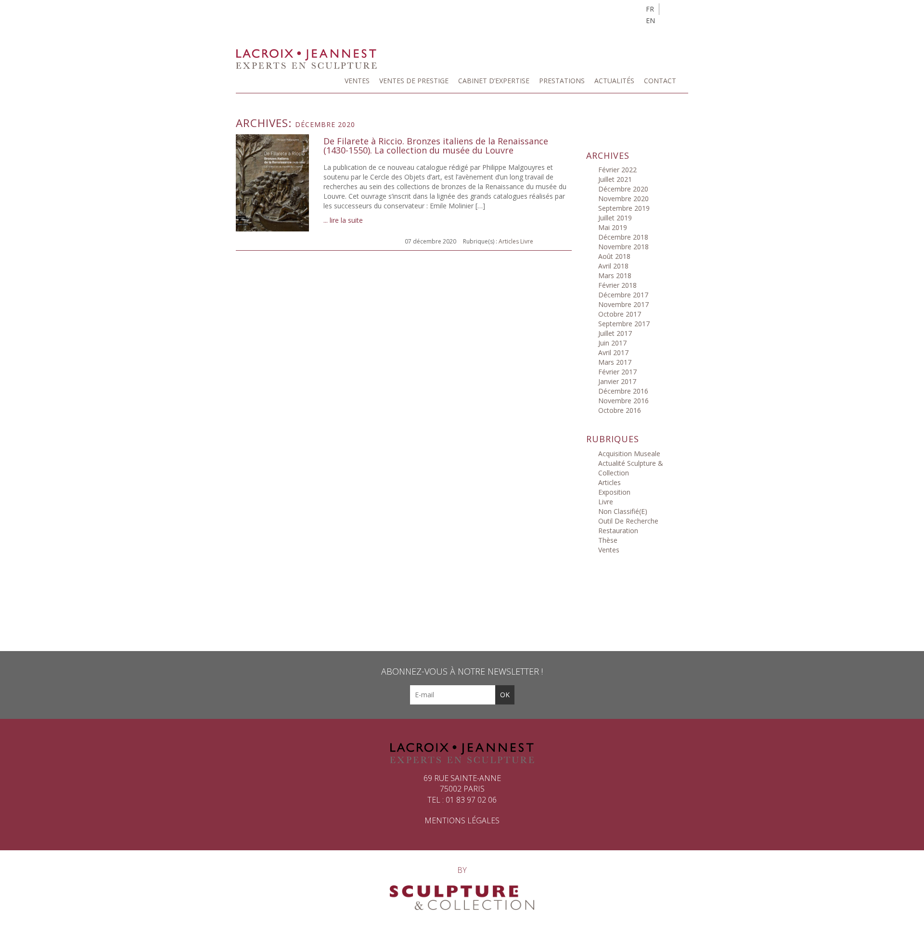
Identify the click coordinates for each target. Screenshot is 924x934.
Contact (660, 80)
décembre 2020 (623, 188)
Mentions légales (462, 820)
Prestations (562, 80)
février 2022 (617, 169)
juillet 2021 (615, 179)
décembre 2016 (623, 391)
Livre (526, 241)
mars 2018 (614, 275)
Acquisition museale (629, 453)
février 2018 (617, 285)
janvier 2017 (617, 381)
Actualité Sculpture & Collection (630, 468)
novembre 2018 (623, 246)
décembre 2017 (623, 294)
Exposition (614, 492)
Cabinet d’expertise (493, 80)
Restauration (618, 530)
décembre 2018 (623, 237)
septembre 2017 (624, 323)
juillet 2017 (615, 333)
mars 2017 (614, 362)
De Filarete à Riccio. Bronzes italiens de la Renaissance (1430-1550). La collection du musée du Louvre (435, 146)
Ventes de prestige (414, 80)
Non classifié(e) (622, 511)
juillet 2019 (615, 217)
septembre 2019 (624, 208)
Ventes (357, 80)
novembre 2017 (623, 304)
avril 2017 (613, 352)
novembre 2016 (623, 400)
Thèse (607, 540)
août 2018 (614, 256)
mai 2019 (612, 227)
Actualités (614, 80)
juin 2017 (612, 342)
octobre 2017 (619, 314)
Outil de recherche (628, 520)
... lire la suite (343, 220)
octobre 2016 (619, 410)
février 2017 (617, 371)
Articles (509, 241)
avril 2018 (613, 265)
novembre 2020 (623, 198)
